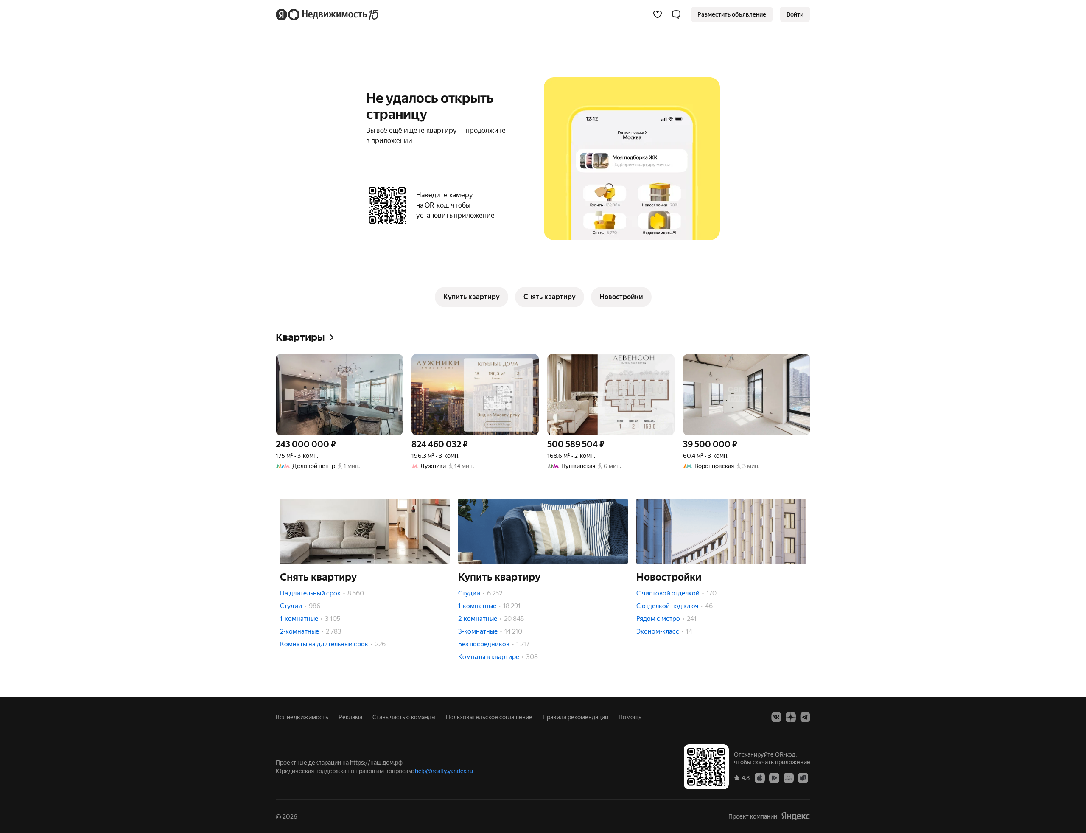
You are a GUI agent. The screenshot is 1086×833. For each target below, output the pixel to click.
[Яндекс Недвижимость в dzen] (791, 717)
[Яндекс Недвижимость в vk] (776, 717)
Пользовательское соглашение (489, 717)
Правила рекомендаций (575, 717)
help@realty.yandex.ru (444, 771)
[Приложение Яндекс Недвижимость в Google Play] (774, 777)
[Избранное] (657, 14)
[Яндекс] (795, 816)
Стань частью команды (404, 717)
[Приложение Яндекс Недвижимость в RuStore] (803, 777)
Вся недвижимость (302, 717)
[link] (795, 14)
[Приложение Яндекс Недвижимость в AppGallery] (789, 777)
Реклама (350, 717)
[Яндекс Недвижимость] (328, 14)
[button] (676, 14)
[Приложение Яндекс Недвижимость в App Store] (760, 777)
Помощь (630, 717)
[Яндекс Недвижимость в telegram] (805, 717)
